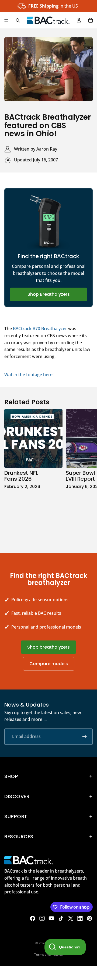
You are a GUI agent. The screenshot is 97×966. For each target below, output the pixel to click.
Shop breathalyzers (48, 647)
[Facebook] (32, 918)
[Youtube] (51, 918)
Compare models (48, 664)
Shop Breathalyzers (48, 294)
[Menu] (6, 20)
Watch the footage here (28, 375)
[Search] (18, 20)
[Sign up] (84, 736)
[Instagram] (42, 918)
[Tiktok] (61, 918)
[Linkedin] (80, 918)
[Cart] (90, 20)
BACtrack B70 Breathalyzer (40, 328)
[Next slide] (87, 476)
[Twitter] (70, 918)
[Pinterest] (89, 918)
